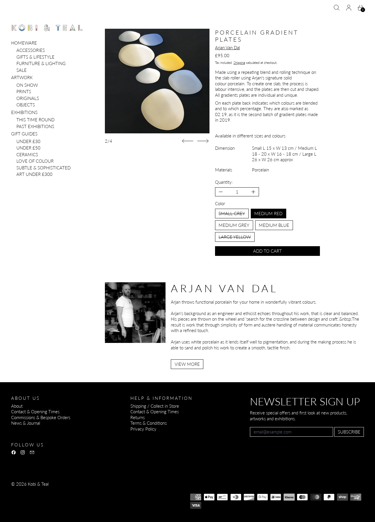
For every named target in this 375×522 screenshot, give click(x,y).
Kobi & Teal (38, 484)
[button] (336, 7)
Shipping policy (120, 491)
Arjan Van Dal (227, 47)
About (17, 406)
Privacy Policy (143, 428)
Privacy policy (54, 491)
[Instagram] (22, 452)
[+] (253, 191)
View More (187, 364)
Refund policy (24, 491)
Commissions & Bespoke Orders (40, 417)
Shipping (239, 62)
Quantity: (224, 182)
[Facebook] (13, 452)
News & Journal (25, 423)
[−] (220, 191)
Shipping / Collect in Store (154, 406)
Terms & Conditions (148, 423)
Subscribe (349, 431)
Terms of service (86, 491)
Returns (137, 417)
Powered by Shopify (30, 499)
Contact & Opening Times (35, 411)
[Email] (32, 452)
